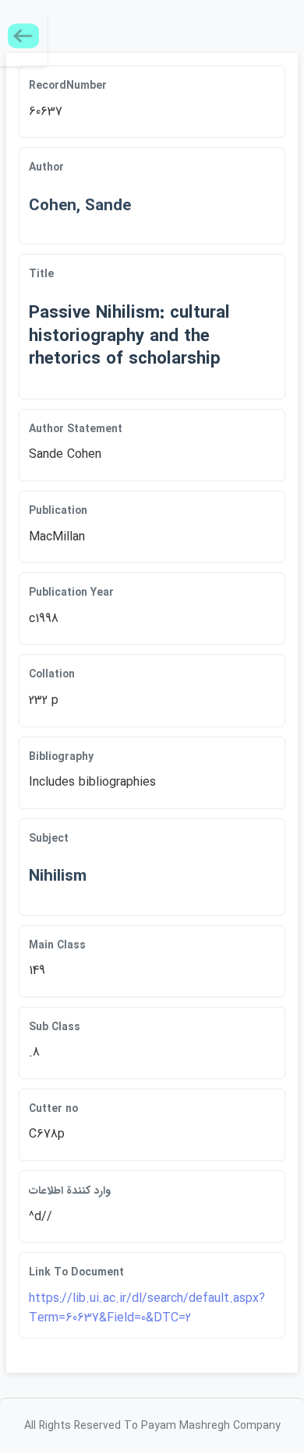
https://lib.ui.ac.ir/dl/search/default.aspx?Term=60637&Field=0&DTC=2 (147, 1308)
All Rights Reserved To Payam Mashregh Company (152, 1425)
